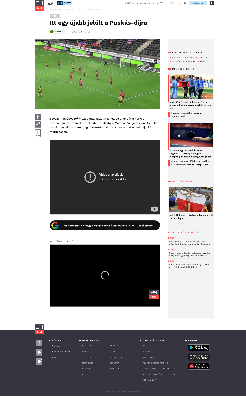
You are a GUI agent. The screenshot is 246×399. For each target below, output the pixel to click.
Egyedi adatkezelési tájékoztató (159, 369)
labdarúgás (56, 9)
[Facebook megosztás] (38, 117)
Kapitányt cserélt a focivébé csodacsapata (186, 114)
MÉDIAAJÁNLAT (149, 380)
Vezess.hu (87, 357)
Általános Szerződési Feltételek (159, 374)
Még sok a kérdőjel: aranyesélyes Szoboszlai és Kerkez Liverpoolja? (190, 163)
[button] (105, 275)
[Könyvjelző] (38, 133)
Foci (55, 16)
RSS (144, 346)
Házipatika (114, 346)
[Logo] (154, 294)
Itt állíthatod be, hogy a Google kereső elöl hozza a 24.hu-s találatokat (108, 225)
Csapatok (202, 57)
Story (112, 352)
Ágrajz (202, 61)
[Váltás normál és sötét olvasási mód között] (185, 3)
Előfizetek (198, 3)
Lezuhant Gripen (146, 3)
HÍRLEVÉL (147, 352)
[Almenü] (51, 3)
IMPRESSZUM (148, 357)
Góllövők (175, 61)
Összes (201, 232)
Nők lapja (114, 363)
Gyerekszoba (116, 357)
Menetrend (176, 57)
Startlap (86, 346)
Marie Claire (116, 369)
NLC (84, 374)
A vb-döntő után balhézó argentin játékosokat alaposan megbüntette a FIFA (190, 105)
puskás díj (95, 9)
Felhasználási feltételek (155, 363)
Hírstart (86, 352)
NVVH (161, 3)
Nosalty (86, 369)
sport (71, 9)
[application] (105, 276)
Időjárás (130, 3)
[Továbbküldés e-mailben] (38, 124)
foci (82, 9)
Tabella (190, 57)
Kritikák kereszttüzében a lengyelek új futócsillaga (191, 217)
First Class (87, 363)
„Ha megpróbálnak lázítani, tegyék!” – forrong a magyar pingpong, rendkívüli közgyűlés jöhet (190, 153)
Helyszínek (189, 61)
